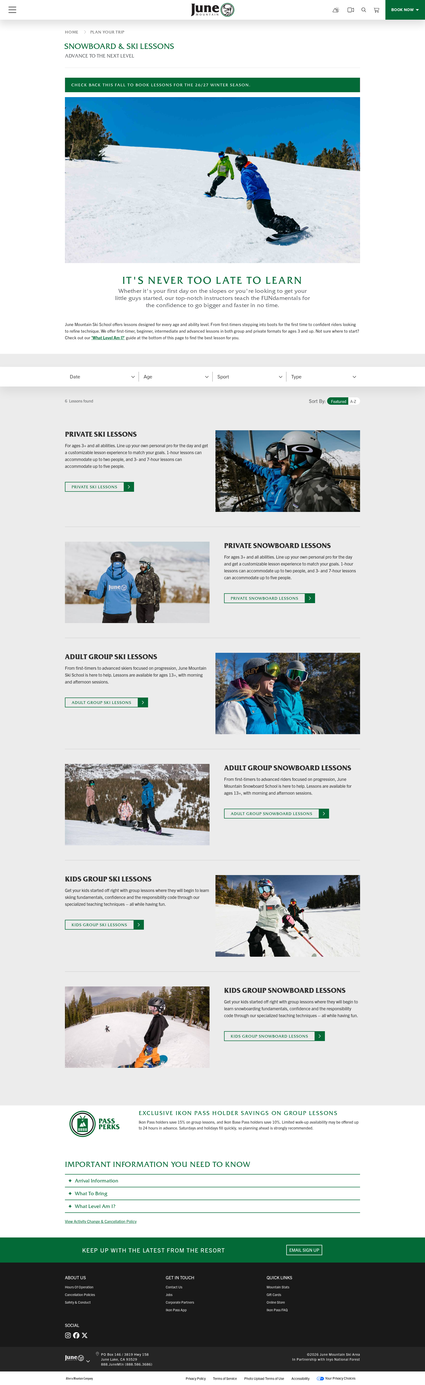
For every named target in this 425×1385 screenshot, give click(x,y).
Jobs (169, 1294)
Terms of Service (225, 1378)
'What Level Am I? (107, 337)
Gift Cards (274, 1294)
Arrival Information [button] (96, 1181)
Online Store (276, 1302)
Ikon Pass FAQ (277, 1310)
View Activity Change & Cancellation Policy (101, 1221)
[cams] (351, 10)
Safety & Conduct (78, 1302)
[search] (364, 10)
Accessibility (300, 1378)
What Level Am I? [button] (95, 1206)
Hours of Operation (79, 1287)
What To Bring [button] (91, 1193)
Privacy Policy (196, 1378)
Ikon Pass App (176, 1310)
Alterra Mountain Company (79, 1378)
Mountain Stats (278, 1287)
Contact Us (174, 1287)
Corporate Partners (180, 1302)
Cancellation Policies (80, 1294)
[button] (175, 377)
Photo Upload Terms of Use (264, 1378)
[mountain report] (336, 10)
